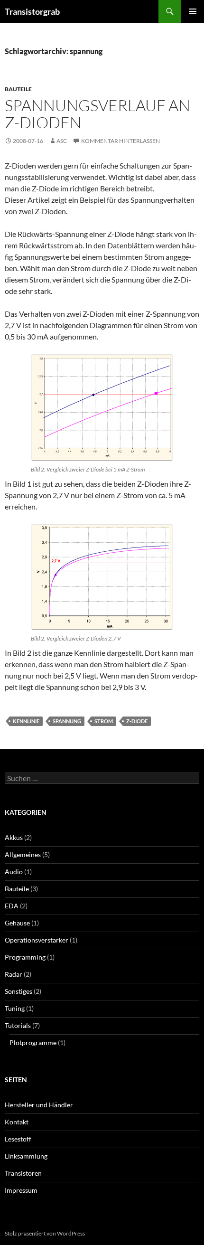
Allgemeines (23, 854)
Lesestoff (18, 1139)
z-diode (137, 721)
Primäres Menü (192, 11)
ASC (61, 140)
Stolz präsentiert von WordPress (45, 1233)
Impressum (21, 1190)
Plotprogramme (32, 1042)
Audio (14, 872)
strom (103, 721)
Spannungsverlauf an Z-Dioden (97, 113)
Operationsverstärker (36, 940)
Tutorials (18, 1025)
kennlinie (26, 721)
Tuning (15, 1008)
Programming (25, 957)
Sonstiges (18, 991)
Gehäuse (17, 923)
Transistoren (23, 1173)
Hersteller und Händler (39, 1105)
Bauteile (18, 89)
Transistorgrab (32, 11)
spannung (67, 721)
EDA (12, 906)
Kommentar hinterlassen (120, 140)
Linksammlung (26, 1156)
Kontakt (16, 1122)
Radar (13, 974)
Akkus (14, 837)
